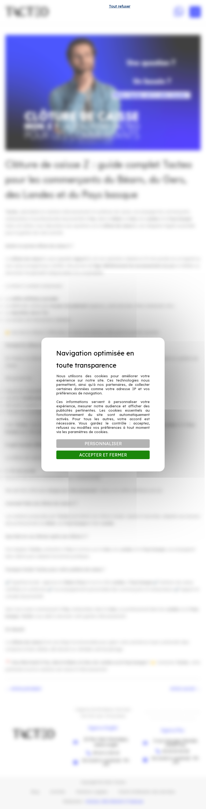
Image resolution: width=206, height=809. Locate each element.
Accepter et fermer (103, 455)
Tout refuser (119, 6)
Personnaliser (103, 443)
